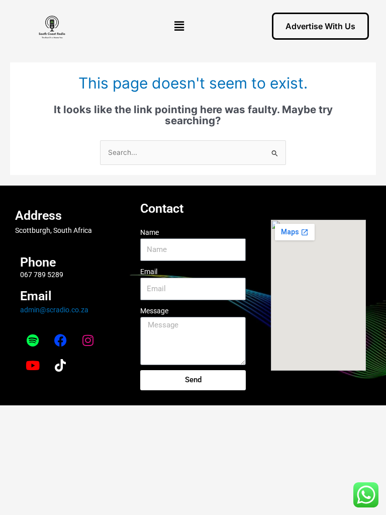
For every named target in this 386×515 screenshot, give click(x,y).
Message (154, 311)
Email (148, 272)
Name (149, 232)
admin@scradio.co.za (54, 310)
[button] (179, 26)
